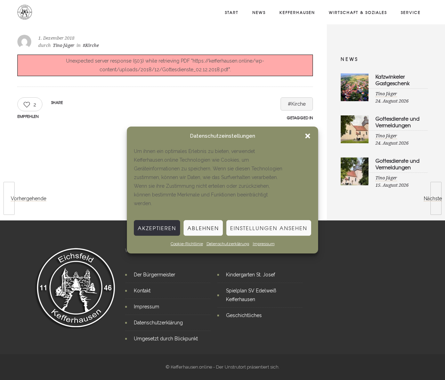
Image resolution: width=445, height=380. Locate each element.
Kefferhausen (297, 12)
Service (411, 12)
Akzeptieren (157, 228)
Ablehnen (203, 228)
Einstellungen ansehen (268, 228)
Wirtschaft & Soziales (358, 12)
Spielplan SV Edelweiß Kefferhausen (251, 295)
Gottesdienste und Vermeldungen (397, 122)
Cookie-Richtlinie (187, 243)
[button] (307, 135)
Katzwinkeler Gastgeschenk (392, 80)
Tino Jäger (63, 45)
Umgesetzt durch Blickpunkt (166, 338)
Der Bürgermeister (154, 274)
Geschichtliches (244, 315)
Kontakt (142, 290)
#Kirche (297, 104)
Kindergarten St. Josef (250, 274)
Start (231, 12)
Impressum (264, 243)
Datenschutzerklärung (228, 243)
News (259, 12)
